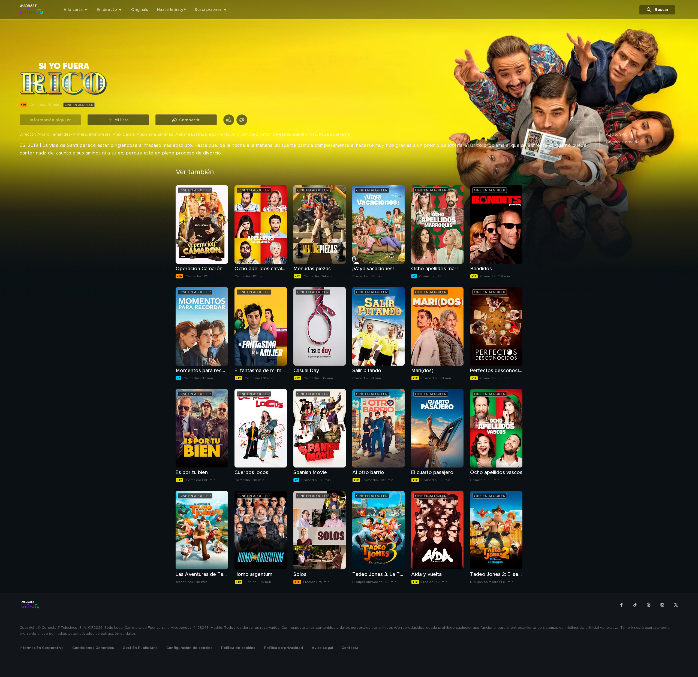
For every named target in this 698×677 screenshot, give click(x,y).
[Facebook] (621, 604)
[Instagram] (662, 604)
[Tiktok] (635, 604)
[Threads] (648, 604)
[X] (675, 604)
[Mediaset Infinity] (32, 9)
